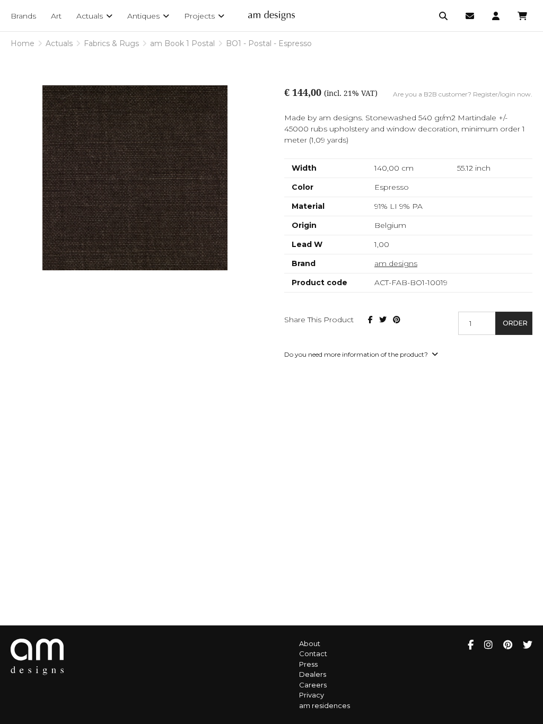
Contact (313, 653)
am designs (395, 263)
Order (515, 323)
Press (308, 664)
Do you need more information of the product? (357, 354)
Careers (313, 685)
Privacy (311, 695)
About (309, 643)
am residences (324, 705)
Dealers (312, 674)
